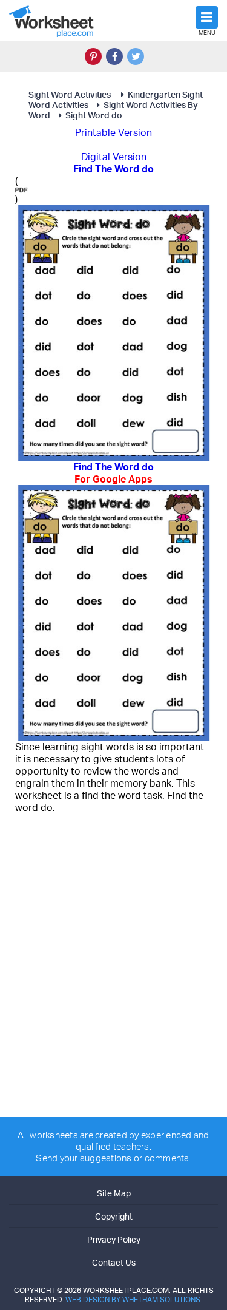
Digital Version (113, 157)
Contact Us (114, 1262)
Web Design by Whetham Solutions (132, 1299)
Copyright (114, 1216)
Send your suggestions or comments (112, 1158)
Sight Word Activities (70, 94)
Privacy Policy (113, 1239)
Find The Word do (113, 473)
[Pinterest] (93, 56)
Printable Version (113, 132)
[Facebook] (114, 56)
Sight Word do (93, 115)
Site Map (114, 1193)
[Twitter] (135, 56)
